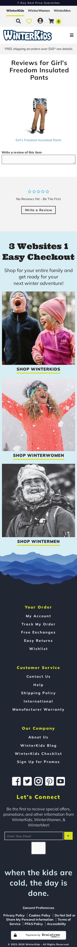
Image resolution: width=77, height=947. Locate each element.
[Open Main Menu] (64, 35)
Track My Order (39, 624)
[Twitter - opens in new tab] (27, 781)
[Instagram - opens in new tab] (38, 781)
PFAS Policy (34, 924)
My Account (38, 616)
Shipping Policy (38, 693)
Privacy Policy (14, 915)
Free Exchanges (38, 632)
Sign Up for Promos (38, 761)
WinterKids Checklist (38, 753)
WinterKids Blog (38, 745)
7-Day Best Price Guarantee (38, 2)
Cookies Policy (39, 915)
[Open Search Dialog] (18, 21)
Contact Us (38, 676)
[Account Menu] (40, 21)
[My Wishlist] (29, 21)
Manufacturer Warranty (38, 709)
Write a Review (38, 210)
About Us (38, 737)
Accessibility (56, 924)
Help (38, 684)
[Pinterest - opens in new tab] (49, 781)
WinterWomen (39, 10)
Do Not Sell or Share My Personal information (40, 917)
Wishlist (38, 648)
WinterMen (62, 10)
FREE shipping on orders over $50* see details (38, 49)
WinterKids (15, 10)
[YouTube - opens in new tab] (60, 781)
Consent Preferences (38, 908)
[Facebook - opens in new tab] (16, 781)
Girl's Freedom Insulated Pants (39, 140)
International (38, 701)
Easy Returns (38, 640)
